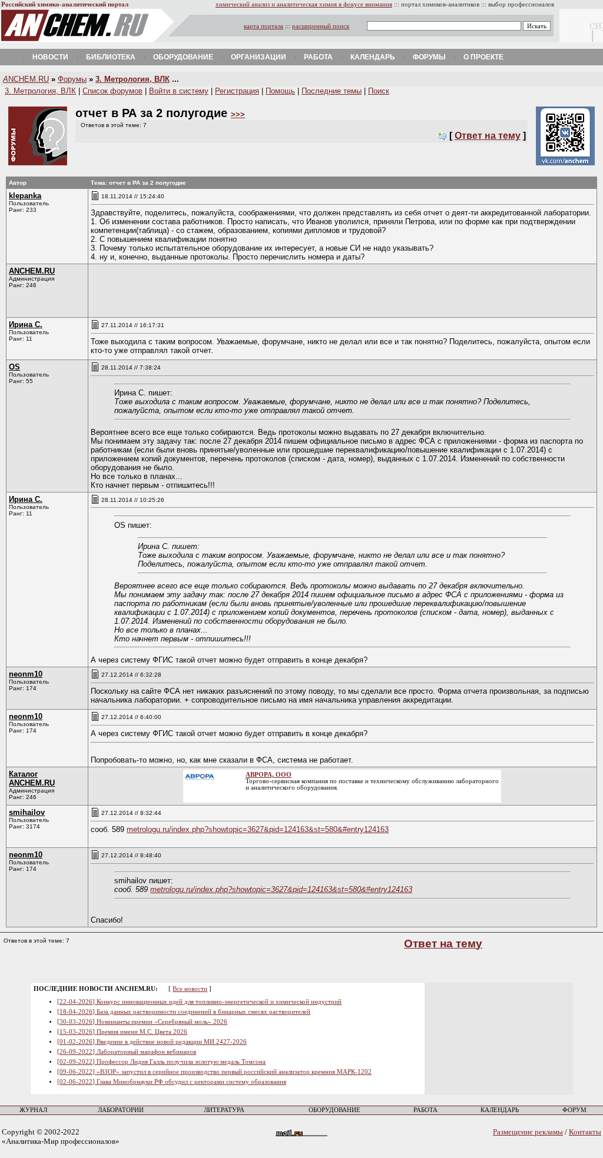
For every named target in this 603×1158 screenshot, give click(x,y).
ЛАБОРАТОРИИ (121, 1110)
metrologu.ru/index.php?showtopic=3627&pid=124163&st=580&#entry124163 (258, 829)
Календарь (372, 57)
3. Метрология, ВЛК (132, 79)
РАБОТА (425, 1110)
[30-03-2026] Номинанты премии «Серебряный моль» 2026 (142, 1022)
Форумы (429, 57)
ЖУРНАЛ (33, 1110)
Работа (318, 57)
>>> (238, 114)
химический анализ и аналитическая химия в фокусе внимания (304, 4)
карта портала (263, 26)
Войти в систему (178, 90)
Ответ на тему (488, 136)
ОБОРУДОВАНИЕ (334, 1110)
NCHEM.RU (26, 79)
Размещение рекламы (528, 1131)
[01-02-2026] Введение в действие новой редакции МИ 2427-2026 (152, 1042)
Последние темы (332, 90)
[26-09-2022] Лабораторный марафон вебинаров (126, 1052)
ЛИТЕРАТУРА (224, 1110)
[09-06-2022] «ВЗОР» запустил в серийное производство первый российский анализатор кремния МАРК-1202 (214, 1072)
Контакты (585, 1131)
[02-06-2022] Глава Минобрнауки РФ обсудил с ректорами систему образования (171, 1082)
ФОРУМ (574, 1110)
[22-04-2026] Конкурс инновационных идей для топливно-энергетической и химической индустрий (199, 1002)
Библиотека (110, 57)
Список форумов (112, 90)
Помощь (280, 90)
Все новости (190, 989)
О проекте (483, 57)
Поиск (378, 90)
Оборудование (183, 57)
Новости (50, 57)
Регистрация (237, 90)
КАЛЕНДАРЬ (500, 1110)
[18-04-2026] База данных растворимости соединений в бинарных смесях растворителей (183, 1012)
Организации (258, 57)
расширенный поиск (320, 26)
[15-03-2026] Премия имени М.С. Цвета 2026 (122, 1032)
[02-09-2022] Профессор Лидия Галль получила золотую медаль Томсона (161, 1062)
